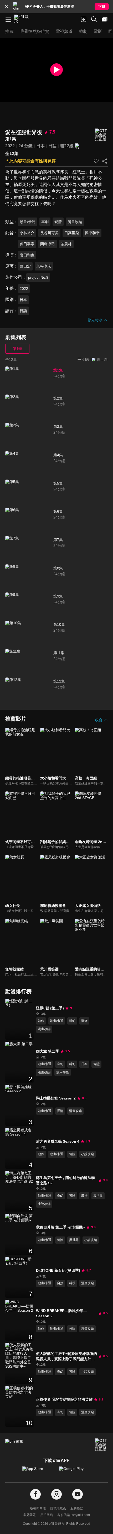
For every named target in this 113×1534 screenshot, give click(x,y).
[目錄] (8, 19)
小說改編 (87, 1154)
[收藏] (96, 161)
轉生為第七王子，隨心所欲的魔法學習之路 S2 (65, 1180)
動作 (41, 1021)
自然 (60, 1283)
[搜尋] (94, 19)
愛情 (58, 222)
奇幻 (60, 1064)
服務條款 (76, 1508)
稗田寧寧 (27, 244)
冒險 (96, 1064)
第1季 (17, 349)
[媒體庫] (104, 19)
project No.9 (38, 277)
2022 (10, 146)
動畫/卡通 (27, 222)
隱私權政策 (58, 1508)
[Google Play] (75, 1471)
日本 (40, 146)
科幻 (72, 1021)
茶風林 (66, 244)
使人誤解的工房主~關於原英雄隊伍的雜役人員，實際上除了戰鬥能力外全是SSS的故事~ (66, 1356)
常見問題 (29, 1515)
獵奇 (84, 1021)
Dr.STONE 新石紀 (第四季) (58, 1270)
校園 (72, 1329)
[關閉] (6, 6)
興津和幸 (92, 233)
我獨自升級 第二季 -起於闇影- (60, 1227)
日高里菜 (71, 233)
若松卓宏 (44, 266)
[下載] (83, 19)
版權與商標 (38, 1508)
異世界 (98, 1196)
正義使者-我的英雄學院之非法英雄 (64, 1399)
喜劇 (45, 222)
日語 (52, 146)
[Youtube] (77, 1494)
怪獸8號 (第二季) (50, 1008)
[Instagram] (56, 1494)
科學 (72, 1283)
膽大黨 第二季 (47, 1051)
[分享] (104, 161)
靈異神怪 (62, 1072)
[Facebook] (35, 1494)
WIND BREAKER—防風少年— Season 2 (61, 1313)
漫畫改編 (75, 222)
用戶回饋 (46, 1515)
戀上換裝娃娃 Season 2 (56, 1098)
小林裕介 (27, 233)
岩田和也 (27, 255)
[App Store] (38, 1471)
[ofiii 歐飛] (23, 19)
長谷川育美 (49, 233)
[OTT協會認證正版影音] (101, 134)
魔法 (84, 1196)
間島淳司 (47, 244)
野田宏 (25, 266)
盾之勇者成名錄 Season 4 (57, 1141)
